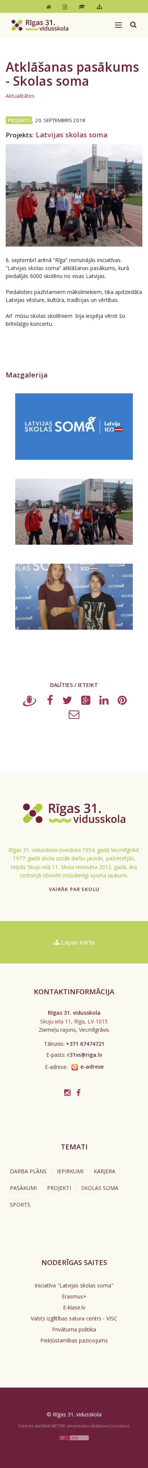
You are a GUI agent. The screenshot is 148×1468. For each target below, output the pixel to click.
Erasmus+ (74, 1296)
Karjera (104, 1171)
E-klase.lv (74, 1307)
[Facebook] (50, 702)
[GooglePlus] (85, 702)
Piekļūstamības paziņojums (74, 1340)
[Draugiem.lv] (29, 702)
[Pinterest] (122, 702)
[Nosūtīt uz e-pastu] (74, 716)
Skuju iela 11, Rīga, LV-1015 (74, 1021)
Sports (20, 1204)
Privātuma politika (74, 1329)
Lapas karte (77, 942)
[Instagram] (67, 1093)
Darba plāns (28, 1171)
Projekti (59, 1187)
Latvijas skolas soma (71, 134)
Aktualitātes (20, 95)
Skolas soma (99, 1187)
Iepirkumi (70, 1171)
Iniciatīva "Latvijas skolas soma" (74, 1285)
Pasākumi (23, 1187)
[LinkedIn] (104, 702)
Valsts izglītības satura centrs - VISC (74, 1318)
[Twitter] (67, 702)
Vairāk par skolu (74, 889)
